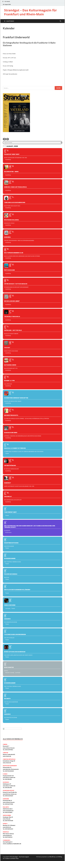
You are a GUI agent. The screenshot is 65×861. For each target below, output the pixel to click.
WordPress (52, 856)
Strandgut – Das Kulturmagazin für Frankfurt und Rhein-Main (30, 12)
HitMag (60, 856)
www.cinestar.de (7, 756)
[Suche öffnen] (60, 21)
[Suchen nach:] (32, 88)
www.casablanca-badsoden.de (12, 843)
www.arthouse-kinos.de (8, 748)
